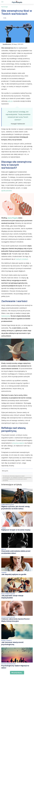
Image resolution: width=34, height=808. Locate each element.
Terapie (3, 528)
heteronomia (5, 316)
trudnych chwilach (22, 259)
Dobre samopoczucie (7, 504)
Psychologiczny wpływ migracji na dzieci (15, 667)
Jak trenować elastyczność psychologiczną (12, 643)
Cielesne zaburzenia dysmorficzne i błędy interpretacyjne (15, 620)
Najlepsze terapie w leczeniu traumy (15, 530)
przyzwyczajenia (18, 443)
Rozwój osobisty (6, 640)
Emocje (3, 549)
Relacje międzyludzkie (8, 593)
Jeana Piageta (12, 218)
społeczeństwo (6, 190)
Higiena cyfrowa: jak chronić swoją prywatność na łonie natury (15, 507)
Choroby (4, 572)
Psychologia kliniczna (8, 617)
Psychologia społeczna (8, 663)
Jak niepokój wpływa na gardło (13, 574)
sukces (10, 101)
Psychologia (4, 6)
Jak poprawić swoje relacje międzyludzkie (12, 597)
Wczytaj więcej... (17, 672)
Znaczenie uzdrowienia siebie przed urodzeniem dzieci (15, 552)
